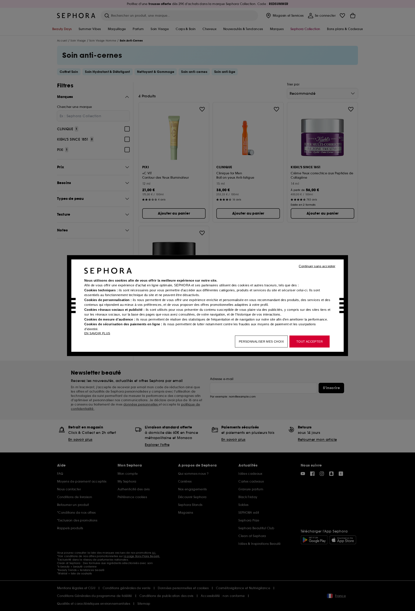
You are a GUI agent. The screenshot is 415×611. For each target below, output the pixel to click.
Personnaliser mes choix (261, 341)
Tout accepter (309, 341)
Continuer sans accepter (317, 266)
